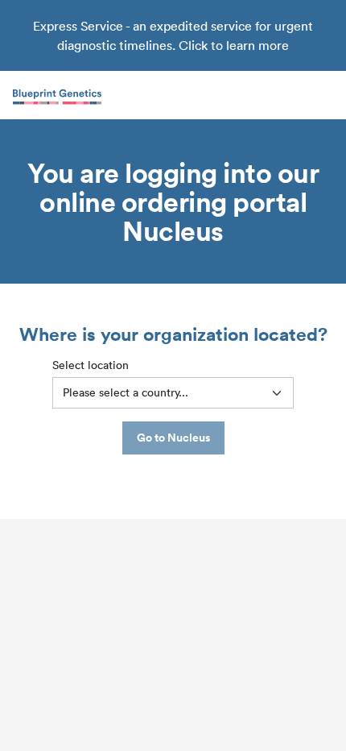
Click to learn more (234, 45)
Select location (90, 365)
